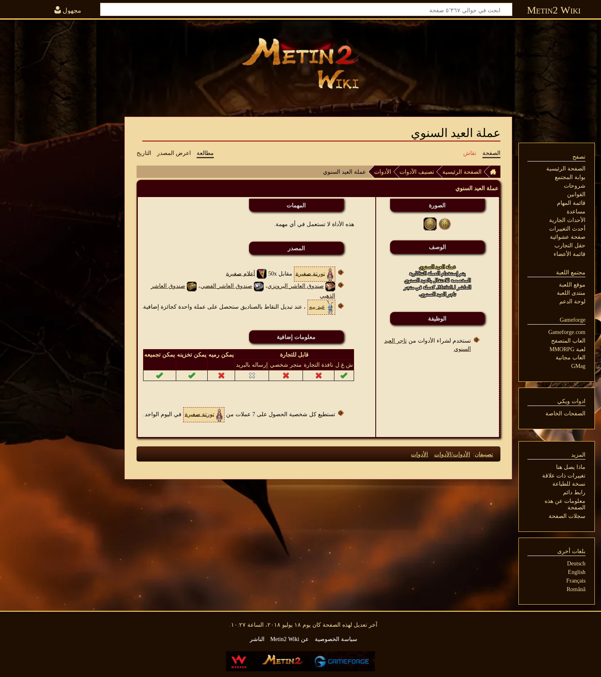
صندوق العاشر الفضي (226, 285)
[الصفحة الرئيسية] (495, 172)
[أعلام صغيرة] (262, 273)
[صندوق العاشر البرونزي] (330, 285)
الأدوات (382, 171)
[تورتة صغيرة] (330, 273)
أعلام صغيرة (240, 273)
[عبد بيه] (330, 306)
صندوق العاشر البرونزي (295, 285)
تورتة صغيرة (310, 273)
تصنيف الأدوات (416, 171)
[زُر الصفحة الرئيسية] (300, 63)
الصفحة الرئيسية (462, 171)
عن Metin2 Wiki (289, 639)
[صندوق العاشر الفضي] (259, 285)
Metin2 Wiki (554, 10)
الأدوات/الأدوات (452, 454)
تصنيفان (484, 454)
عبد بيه (317, 306)
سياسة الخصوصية (336, 639)
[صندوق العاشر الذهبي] (192, 285)
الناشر (257, 639)
